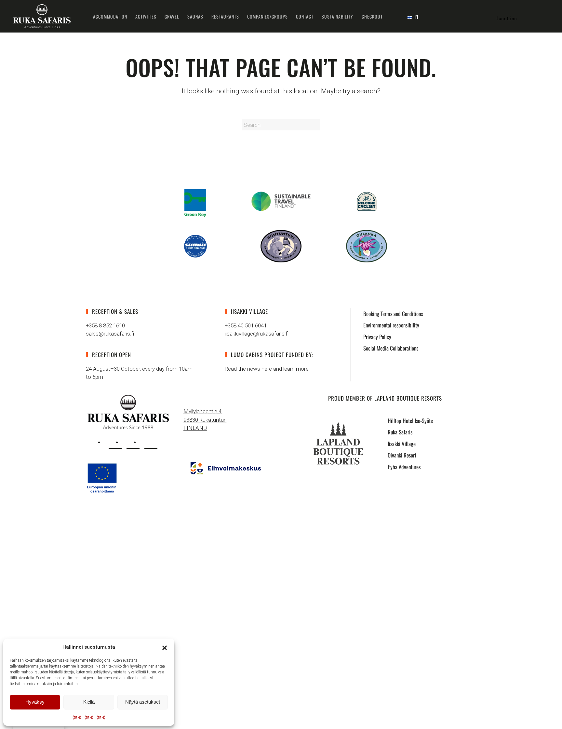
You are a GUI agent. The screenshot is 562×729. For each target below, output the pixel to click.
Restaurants (225, 16)
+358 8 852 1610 (105, 325)
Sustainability (337, 16)
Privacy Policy (377, 337)
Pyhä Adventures (404, 467)
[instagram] (115, 442)
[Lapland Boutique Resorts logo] (338, 443)
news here (259, 368)
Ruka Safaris (400, 432)
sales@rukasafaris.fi (110, 333)
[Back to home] (42, 16)
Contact (305, 16)
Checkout (372, 16)
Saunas (195, 16)
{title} (77, 717)
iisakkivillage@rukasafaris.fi (256, 333)
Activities (145, 16)
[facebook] (133, 442)
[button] (164, 647)
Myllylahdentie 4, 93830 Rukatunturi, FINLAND (205, 419)
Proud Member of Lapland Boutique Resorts (385, 398)
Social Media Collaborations (390, 348)
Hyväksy (35, 702)
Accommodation (110, 16)
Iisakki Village (402, 444)
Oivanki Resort (402, 455)
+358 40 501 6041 (246, 325)
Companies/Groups (267, 16)
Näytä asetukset (142, 702)
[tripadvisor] (150, 442)
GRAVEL (172, 16)
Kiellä (89, 702)
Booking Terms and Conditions (393, 314)
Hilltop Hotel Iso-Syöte (410, 421)
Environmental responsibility (391, 325)
